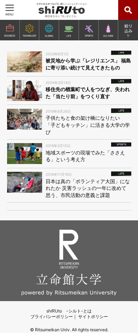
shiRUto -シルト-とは (69, 311)
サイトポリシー (93, 316)
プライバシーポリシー (51, 316)
